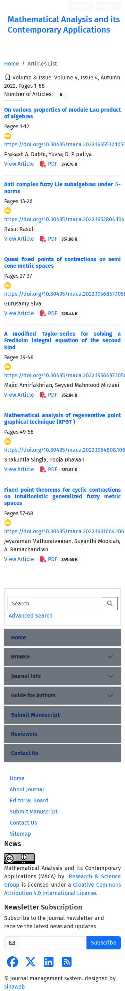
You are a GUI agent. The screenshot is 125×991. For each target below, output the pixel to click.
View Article (19, 164)
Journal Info (26, 676)
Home (11, 63)
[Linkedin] (48, 964)
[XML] (50, 86)
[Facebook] (12, 964)
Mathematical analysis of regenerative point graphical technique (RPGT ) (62, 418)
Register (107, 6)
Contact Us (24, 753)
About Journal (27, 789)
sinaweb (14, 986)
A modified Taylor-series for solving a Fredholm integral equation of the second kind (62, 340)
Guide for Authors (33, 695)
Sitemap (20, 833)
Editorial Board (29, 800)
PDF (62, 164)
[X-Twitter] (30, 964)
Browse (20, 656)
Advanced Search (30, 615)
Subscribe (103, 942)
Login (82, 6)
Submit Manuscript (35, 715)
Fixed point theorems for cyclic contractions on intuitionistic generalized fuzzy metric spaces (62, 496)
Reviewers (24, 734)
